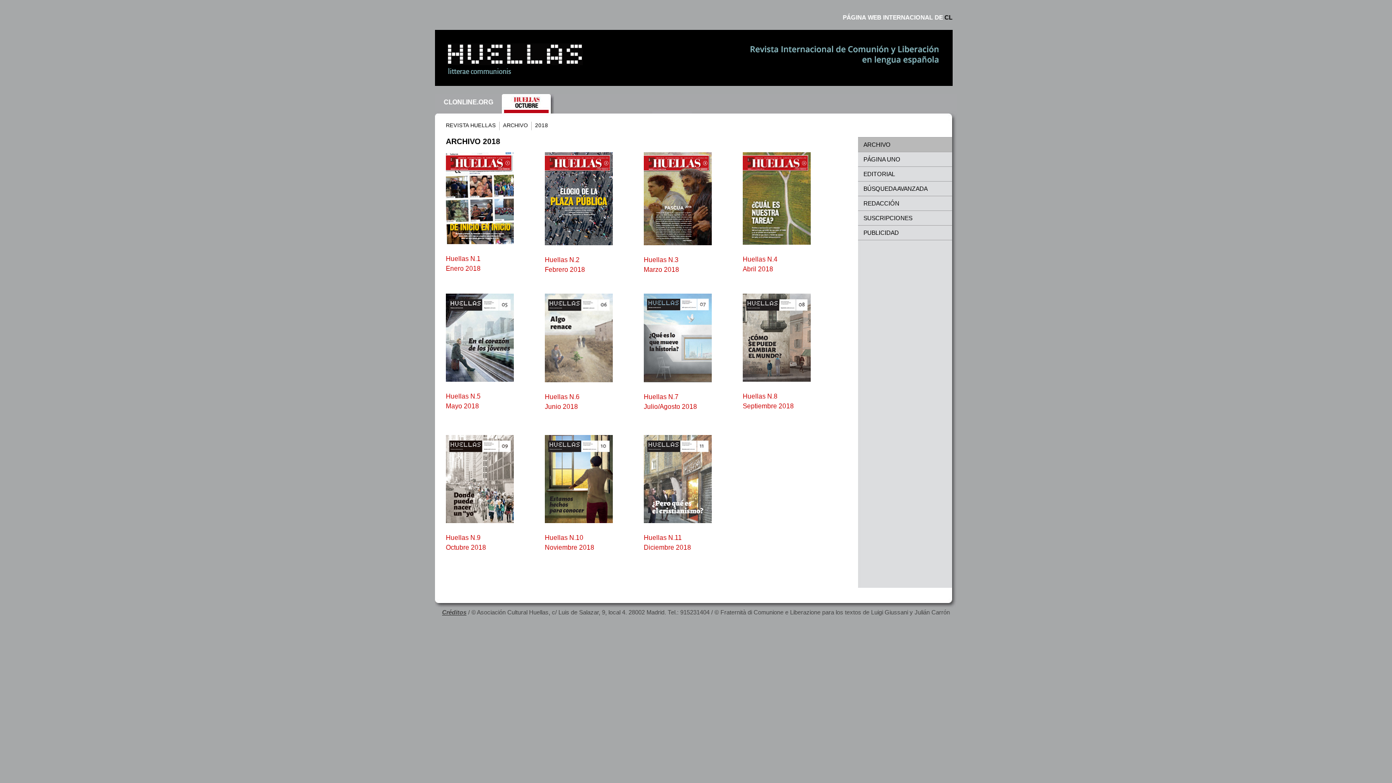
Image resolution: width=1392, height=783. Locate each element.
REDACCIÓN (881, 203)
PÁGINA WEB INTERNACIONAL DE (898, 17)
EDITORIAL (879, 174)
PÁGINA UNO (881, 159)
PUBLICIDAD (881, 232)
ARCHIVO (515, 125)
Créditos (454, 612)
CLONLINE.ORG (468, 102)
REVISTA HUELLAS (471, 125)
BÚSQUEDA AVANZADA (895, 188)
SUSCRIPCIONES (887, 218)
